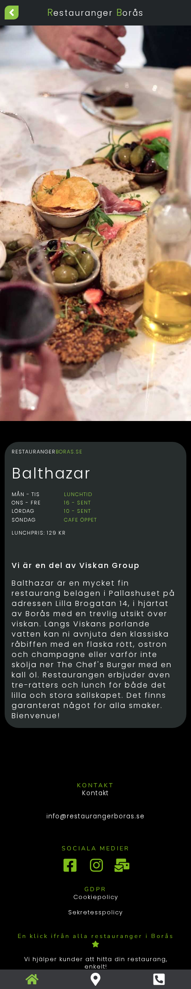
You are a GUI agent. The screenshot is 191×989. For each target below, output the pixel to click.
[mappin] (95, 979)
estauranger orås (95, 13)
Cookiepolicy (95, 896)
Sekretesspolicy (95, 912)
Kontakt (95, 794)
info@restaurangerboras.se (95, 817)
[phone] (159, 979)
